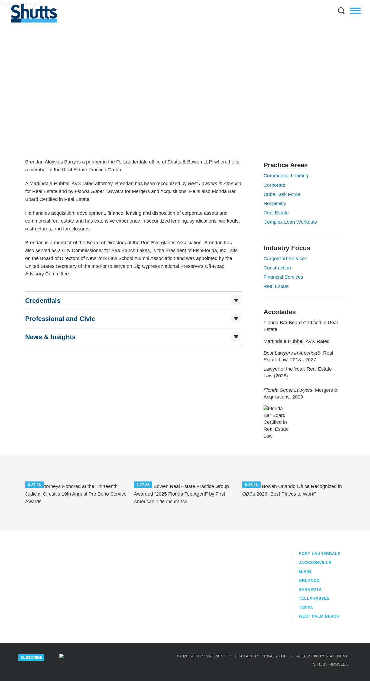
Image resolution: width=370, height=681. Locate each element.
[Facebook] (119, 657)
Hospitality (275, 203)
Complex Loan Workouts (290, 222)
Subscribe (31, 657)
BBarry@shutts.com (139, 122)
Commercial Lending (286, 175)
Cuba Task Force (282, 194)
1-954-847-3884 (137, 115)
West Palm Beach (319, 616)
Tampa (306, 607)
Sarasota (310, 589)
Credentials (42, 300)
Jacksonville (315, 562)
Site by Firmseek (330, 664)
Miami (305, 571)
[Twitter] (100, 657)
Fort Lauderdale (135, 108)
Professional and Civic (60, 318)
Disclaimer (246, 656)
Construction (277, 268)
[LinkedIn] (81, 657)
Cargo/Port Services (285, 258)
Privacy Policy (277, 656)
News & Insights (50, 336)
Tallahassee (314, 598)
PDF (325, 98)
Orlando (309, 580)
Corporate (274, 185)
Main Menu (181, 2)
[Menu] (355, 11)
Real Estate (276, 213)
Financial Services (283, 277)
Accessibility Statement (322, 656)
